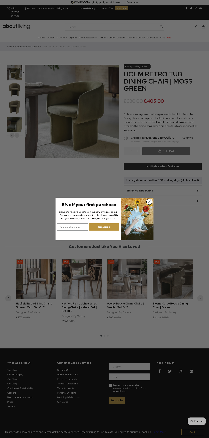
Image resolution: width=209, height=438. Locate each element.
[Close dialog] (149, 202)
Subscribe (104, 227)
